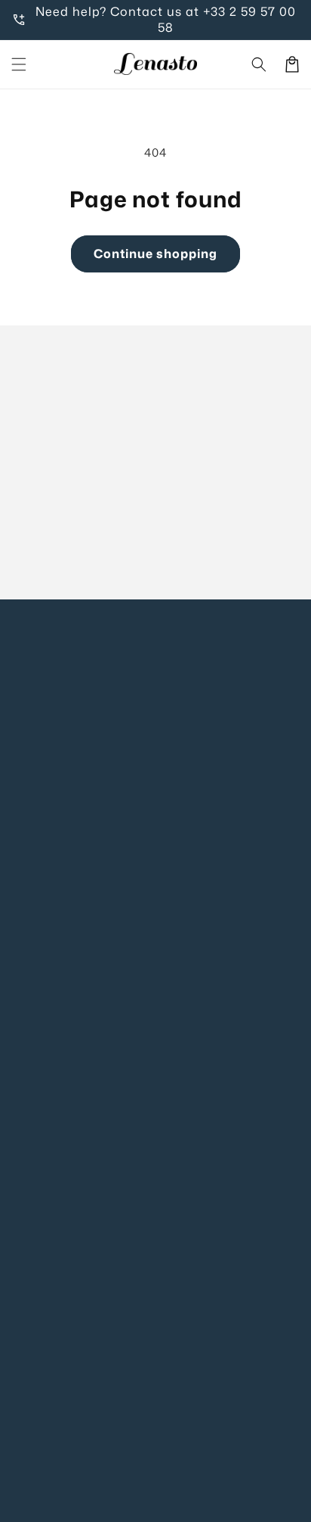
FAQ (23, 864)
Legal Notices (49, 1111)
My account (43, 895)
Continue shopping (155, 253)
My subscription (55, 955)
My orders (38, 925)
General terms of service (78, 1203)
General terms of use (68, 1233)
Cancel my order (57, 1016)
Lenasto (174, 1503)
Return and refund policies (84, 1263)
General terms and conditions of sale (112, 1173)
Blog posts (40, 986)
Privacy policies (54, 1141)
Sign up (155, 551)
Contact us (41, 833)
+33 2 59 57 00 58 (227, 19)
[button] (18, 64)
